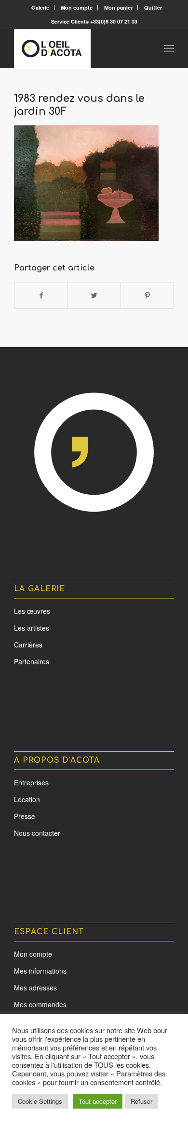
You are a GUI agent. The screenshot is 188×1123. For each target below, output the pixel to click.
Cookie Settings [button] (40, 1101)
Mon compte (77, 7)
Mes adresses (35, 987)
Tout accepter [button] (98, 1101)
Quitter (153, 7)
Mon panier (118, 7)
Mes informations (40, 971)
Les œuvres (32, 611)
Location (27, 799)
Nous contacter (37, 833)
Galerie (40, 7)
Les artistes (31, 628)
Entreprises (31, 782)
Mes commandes (40, 1004)
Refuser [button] (141, 1101)
